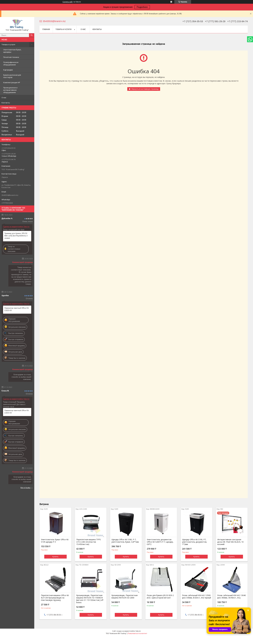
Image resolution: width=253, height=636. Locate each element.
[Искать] (31, 35)
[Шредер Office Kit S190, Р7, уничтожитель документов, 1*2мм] (196, 524)
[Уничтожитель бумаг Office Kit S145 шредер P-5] (55, 524)
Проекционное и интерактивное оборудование (10, 90)
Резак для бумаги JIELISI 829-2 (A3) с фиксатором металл (160, 596)
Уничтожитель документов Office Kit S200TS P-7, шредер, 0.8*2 (160, 541)
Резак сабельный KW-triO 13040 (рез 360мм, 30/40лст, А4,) (231, 596)
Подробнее (142, 7)
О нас (4, 97)
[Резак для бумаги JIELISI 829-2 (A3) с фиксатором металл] (161, 579)
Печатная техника (11, 57)
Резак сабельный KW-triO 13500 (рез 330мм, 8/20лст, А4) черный (196, 596)
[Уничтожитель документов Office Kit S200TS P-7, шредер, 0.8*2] (161, 524)
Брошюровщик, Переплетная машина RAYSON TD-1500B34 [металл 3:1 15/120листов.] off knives (89, 599)
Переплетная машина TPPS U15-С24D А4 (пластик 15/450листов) (88, 541)
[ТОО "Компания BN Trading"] (17, 24)
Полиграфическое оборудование (10, 63)
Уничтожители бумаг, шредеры (12, 50)
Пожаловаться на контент (137, 633)
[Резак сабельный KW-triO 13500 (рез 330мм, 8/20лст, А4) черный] (196, 579)
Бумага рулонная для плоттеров (12, 76)
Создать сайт (68, 2)
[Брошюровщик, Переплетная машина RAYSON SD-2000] (126, 579)
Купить (55, 556)
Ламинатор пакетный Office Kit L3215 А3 (16, 309)
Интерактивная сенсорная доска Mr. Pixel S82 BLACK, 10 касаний (230, 541)
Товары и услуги (8, 44)
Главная (46, 29)
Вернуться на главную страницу (145, 89)
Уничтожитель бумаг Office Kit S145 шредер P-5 (55, 540)
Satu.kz (138, 631)
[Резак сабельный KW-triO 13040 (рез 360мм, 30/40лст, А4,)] (231, 579)
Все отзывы (25, 487)
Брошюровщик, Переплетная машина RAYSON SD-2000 (124, 596)
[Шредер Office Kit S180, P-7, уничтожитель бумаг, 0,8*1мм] (126, 524)
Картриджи (8, 70)
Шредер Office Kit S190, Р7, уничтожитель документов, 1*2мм (194, 541)
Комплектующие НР (11, 82)
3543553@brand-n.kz (10, 195)
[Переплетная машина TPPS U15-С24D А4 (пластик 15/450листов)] (90, 524)
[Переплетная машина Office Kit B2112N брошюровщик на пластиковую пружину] (55, 579)
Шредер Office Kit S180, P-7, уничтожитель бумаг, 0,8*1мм (125, 540)
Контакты (6, 102)
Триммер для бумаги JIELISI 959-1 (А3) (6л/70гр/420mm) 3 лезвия (15, 235)
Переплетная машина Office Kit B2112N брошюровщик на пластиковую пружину (55, 597)
